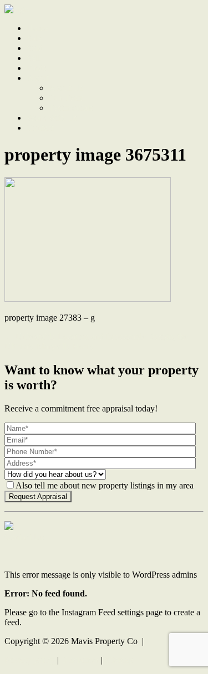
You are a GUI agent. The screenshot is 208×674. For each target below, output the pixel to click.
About (38, 78)
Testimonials (71, 107)
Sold (35, 48)
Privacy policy (29, 660)
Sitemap (119, 660)
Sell (33, 58)
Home (37, 28)
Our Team (66, 97)
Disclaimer (80, 660)
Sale (34, 38)
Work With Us (52, 117)
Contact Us (24, 537)
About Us (66, 87)
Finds (36, 68)
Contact (40, 127)
